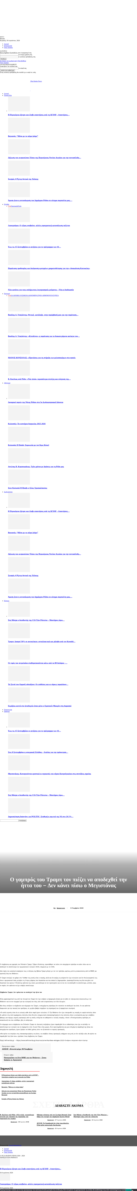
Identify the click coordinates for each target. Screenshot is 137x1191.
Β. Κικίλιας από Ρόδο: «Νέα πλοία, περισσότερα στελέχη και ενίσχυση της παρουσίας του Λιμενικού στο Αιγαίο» (17, 1117)
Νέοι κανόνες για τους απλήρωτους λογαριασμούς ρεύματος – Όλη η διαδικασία (41, 290)
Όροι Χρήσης (8, 47)
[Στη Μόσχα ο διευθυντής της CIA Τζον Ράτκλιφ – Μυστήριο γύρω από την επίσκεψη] (19, 616)
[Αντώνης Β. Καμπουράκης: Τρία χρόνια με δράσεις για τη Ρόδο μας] (19, 463)
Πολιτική (7, 293)
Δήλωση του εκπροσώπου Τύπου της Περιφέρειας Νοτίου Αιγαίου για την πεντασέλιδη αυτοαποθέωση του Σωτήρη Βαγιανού (19, 1093)
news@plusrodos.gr (15, 1145)
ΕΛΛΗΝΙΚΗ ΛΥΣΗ (17, 295)
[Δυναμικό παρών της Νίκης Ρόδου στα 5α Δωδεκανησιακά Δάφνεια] (19, 398)
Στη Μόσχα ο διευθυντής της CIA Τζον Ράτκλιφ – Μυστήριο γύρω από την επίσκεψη (91, 1116)
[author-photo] (5, 1122)
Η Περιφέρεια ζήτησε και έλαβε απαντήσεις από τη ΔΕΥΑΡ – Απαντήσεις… (39, 115)
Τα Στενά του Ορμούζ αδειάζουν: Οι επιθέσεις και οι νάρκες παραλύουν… (38, 684)
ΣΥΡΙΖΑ (56, 295)
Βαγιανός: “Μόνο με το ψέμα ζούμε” (23, 136)
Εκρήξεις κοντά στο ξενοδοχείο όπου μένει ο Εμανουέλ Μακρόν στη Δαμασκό (39, 706)
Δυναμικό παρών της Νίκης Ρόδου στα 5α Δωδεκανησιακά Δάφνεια (35, 402)
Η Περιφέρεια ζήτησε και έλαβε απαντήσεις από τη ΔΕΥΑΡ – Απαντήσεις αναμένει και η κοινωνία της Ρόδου (20, 1076)
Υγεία (19, 206)
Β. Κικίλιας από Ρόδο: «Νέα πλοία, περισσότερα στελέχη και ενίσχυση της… (39, 379)
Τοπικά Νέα (8, 95)
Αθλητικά (7, 383)
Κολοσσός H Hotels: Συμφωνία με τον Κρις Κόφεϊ (28, 445)
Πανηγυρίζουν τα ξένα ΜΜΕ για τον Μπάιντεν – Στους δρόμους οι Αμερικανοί (25, 1059)
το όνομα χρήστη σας (25, 55)
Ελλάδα (6, 204)
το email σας (22, 68)
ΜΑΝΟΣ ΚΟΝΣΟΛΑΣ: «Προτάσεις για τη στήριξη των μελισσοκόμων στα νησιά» (42, 358)
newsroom (61, 908)
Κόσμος (6, 601)
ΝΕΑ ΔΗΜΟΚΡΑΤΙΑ (46, 295)
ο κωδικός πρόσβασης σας (27, 57)
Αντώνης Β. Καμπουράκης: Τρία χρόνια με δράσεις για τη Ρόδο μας (36, 467)
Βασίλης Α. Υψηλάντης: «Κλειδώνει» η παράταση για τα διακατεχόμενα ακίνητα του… (44, 336)
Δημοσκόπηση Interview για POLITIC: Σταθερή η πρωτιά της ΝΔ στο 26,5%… (40, 817)
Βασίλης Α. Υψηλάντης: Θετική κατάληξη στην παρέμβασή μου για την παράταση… (43, 315)
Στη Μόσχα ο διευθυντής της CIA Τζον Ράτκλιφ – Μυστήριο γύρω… (36, 620)
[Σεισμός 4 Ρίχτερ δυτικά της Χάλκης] (19, 175)
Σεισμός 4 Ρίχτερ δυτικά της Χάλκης (23, 179)
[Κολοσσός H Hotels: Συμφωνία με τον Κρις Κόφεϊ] (19, 441)
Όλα (9, 206)
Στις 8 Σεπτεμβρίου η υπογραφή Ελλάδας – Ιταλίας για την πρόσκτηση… (38, 752)
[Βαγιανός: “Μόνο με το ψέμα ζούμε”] (19, 132)
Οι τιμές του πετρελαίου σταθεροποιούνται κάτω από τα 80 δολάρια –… (37, 663)
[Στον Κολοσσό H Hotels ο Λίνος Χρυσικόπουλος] (19, 484)
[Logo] (15, 90)
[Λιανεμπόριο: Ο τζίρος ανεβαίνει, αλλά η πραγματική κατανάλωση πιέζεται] (19, 221)
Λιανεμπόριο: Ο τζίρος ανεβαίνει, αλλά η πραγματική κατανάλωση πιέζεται (39, 225)
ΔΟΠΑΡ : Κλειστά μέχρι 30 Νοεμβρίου (17, 1049)
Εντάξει (128, 1190)
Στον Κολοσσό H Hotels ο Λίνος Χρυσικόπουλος (27, 488)
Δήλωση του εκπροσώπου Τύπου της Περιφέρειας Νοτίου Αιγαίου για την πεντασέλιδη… (44, 158)
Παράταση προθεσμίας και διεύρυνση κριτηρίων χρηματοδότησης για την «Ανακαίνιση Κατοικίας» (49, 268)
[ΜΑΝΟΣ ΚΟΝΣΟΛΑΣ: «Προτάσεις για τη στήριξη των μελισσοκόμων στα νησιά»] (19, 354)
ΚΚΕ (31, 295)
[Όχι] (132, 1190)
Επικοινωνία (8, 46)
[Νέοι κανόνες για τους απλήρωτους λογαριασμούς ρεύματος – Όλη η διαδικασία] (19, 286)
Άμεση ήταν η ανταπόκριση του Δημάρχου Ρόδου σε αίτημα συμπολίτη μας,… (40, 200)
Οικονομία (14, 206)
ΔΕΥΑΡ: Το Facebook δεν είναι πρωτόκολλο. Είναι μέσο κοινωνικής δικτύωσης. (53, 1124)
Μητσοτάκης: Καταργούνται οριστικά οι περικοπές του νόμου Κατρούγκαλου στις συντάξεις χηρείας (49, 774)
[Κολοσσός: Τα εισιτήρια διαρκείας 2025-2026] (19, 420)
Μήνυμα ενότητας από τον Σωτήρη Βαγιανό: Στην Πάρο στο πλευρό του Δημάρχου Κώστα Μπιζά (54, 1116)
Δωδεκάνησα (8, 492)
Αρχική (6, 44)
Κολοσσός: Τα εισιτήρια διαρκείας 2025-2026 (27, 424)
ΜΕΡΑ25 (36, 295)
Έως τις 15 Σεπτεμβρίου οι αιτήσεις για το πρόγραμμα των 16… (34, 247)
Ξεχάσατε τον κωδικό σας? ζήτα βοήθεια (13, 61)
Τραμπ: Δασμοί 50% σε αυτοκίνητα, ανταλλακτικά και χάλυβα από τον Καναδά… (41, 641)
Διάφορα (7, 711)
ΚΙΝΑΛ (26, 295)
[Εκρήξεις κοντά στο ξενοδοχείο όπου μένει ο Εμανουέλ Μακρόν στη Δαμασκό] (19, 702)
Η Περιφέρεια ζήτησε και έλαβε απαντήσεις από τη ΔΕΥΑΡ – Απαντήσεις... (30, 1169)
